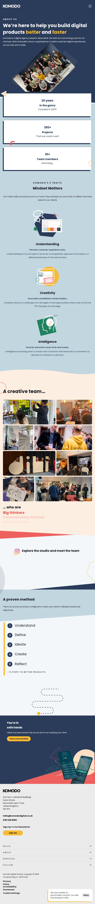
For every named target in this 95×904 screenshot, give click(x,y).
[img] (11, 6)
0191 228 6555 (10, 820)
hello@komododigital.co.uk (18, 815)
